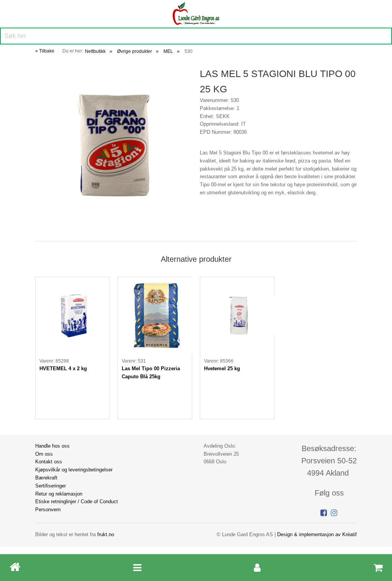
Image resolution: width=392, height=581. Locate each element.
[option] (72, 348)
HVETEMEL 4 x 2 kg (63, 368)
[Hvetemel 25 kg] (237, 315)
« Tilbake (44, 51)
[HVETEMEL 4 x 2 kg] (72, 315)
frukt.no (105, 534)
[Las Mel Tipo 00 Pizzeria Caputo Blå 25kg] (155, 315)
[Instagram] (334, 513)
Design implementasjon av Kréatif (317, 534)
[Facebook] (323, 513)
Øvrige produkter (134, 51)
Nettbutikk (95, 51)
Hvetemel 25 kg (222, 368)
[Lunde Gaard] (196, 12)
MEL (168, 51)
